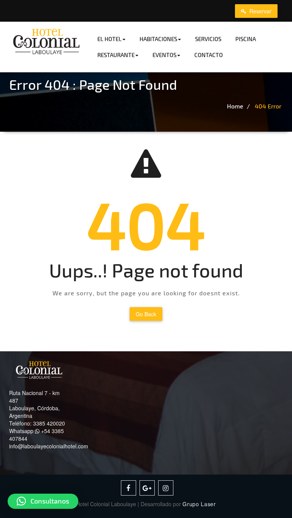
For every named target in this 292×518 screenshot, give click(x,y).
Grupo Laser (199, 504)
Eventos (164, 54)
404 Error (268, 106)
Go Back (146, 314)
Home (235, 106)
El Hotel (109, 38)
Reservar (259, 11)
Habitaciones (158, 38)
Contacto (208, 54)
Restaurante (116, 54)
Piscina (245, 38)
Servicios (208, 38)
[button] (43, 501)
